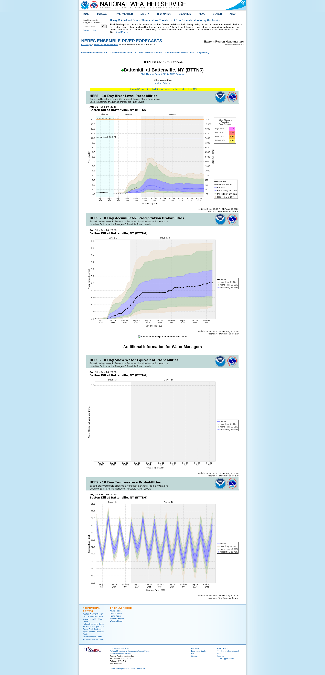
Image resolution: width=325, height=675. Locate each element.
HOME (86, 14)
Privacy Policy (222, 648)
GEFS (158, 83)
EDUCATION (185, 14)
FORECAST (103, 14)
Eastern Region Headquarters (106, 45)
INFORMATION (164, 14)
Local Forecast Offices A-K (94, 52)
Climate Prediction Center (93, 616)
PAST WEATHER (124, 14)
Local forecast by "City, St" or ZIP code (92, 21)
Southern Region (117, 618)
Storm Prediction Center (92, 636)
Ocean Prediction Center (93, 629)
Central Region (116, 613)
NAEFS (166, 83)
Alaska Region (116, 610)
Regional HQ (203, 52)
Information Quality (198, 651)
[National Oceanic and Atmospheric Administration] (84, 5)
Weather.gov (86, 45)
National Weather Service (120, 653)
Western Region (116, 621)
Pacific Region (115, 616)
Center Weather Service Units (179, 52)
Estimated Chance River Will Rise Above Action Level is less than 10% (162, 89)
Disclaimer (195, 648)
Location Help (89, 30)
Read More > (121, 32)
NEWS (202, 14)
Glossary (194, 656)
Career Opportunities (225, 658)
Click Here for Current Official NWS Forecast (163, 74)
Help (193, 653)
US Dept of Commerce (119, 648)
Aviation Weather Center (93, 613)
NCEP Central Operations (93, 626)
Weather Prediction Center (93, 639)
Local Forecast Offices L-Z (123, 52)
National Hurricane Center (93, 624)
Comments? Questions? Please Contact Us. (127, 668)
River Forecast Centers (150, 52)
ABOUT (233, 14)
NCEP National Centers (91, 609)
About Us (220, 656)
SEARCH (217, 14)
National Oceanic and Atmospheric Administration (129, 651)
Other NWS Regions (121, 607)
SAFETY (144, 14)
